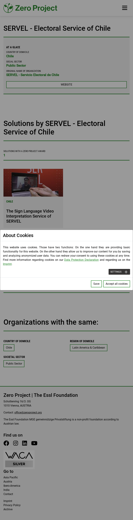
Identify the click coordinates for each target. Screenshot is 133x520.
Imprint (7, 264)
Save (96, 283)
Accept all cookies (117, 283)
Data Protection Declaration (81, 259)
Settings (115, 271)
